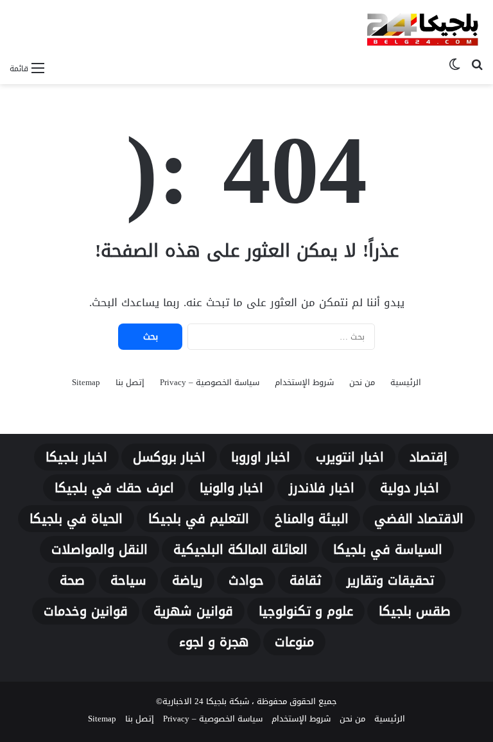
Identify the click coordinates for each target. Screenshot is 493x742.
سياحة (128, 580)
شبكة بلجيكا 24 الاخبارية (205, 701)
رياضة (187, 580)
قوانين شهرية (193, 611)
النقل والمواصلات (99, 549)
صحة (72, 580)
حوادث (246, 580)
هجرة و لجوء (214, 642)
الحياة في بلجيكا (76, 518)
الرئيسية (405, 382)
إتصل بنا (130, 382)
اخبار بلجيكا (76, 457)
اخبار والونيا (231, 488)
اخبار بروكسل (169, 457)
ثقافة (305, 580)
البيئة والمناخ (312, 518)
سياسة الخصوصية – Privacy (209, 382)
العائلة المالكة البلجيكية (240, 549)
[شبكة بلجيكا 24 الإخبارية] (422, 27)
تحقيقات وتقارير (390, 580)
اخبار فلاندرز (321, 488)
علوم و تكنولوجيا (306, 611)
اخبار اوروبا (260, 457)
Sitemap (86, 382)
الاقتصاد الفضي (418, 518)
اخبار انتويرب (350, 457)
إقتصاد (428, 457)
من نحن (362, 382)
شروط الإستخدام (304, 382)
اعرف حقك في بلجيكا (114, 488)
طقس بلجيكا (414, 611)
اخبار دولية (409, 488)
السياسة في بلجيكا (387, 549)
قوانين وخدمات (86, 611)
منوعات (294, 642)
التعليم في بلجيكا (198, 518)
